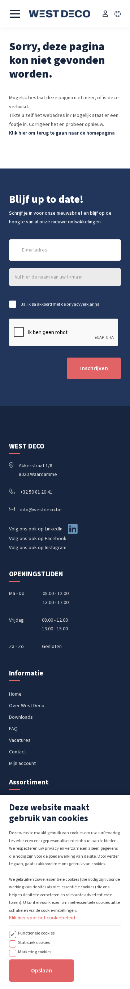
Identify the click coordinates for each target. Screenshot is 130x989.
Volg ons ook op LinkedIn (35, 529)
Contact (17, 752)
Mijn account (22, 763)
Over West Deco (26, 705)
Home (15, 694)
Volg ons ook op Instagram (37, 547)
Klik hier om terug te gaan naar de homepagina (62, 133)
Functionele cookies (36, 933)
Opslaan (41, 971)
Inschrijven (94, 368)
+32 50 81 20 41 (36, 492)
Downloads (21, 717)
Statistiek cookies (34, 942)
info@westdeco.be (41, 509)
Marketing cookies (34, 952)
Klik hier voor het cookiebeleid (42, 918)
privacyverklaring (82, 304)
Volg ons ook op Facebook (37, 538)
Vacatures (20, 740)
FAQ (13, 728)
